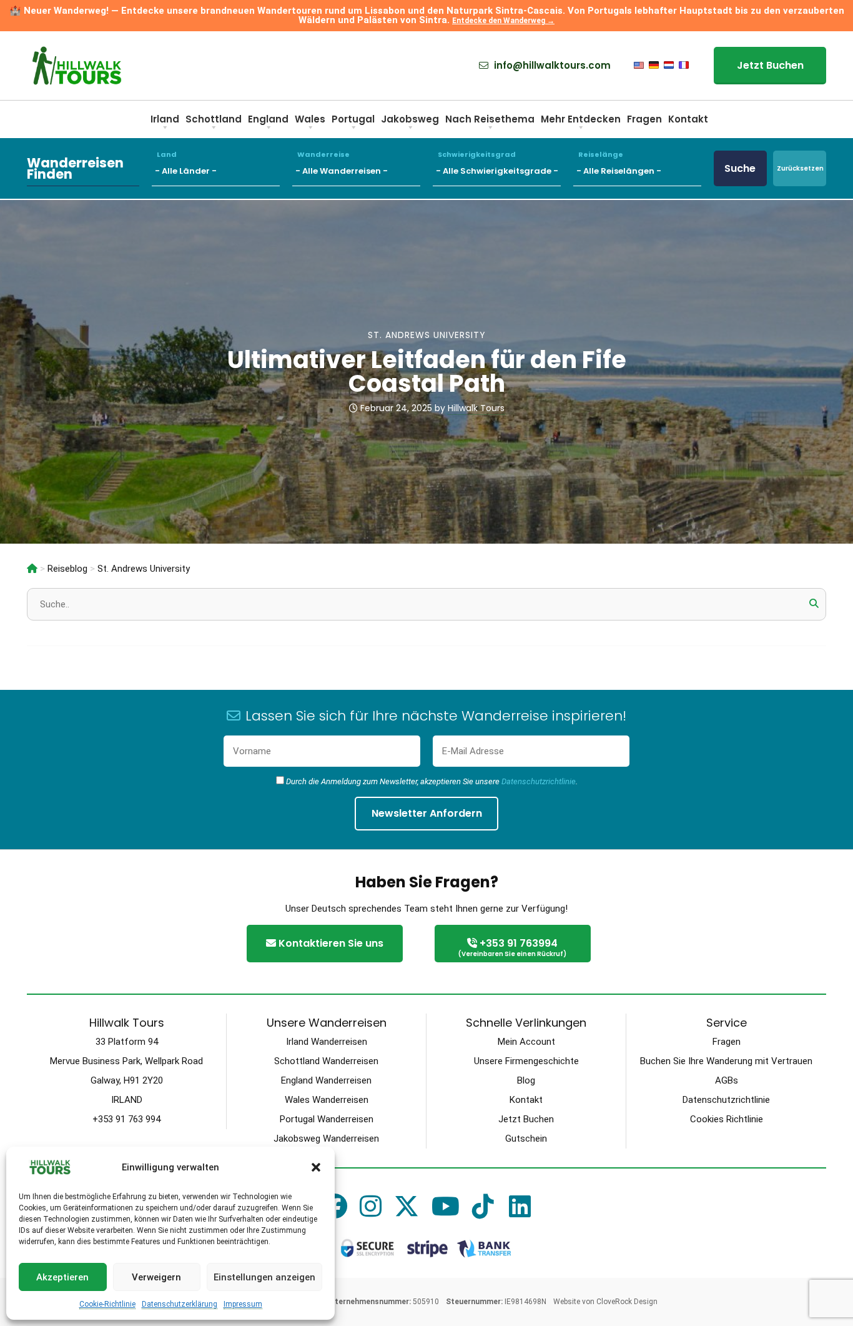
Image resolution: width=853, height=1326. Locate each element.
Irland (164, 119)
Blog (526, 1080)
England (268, 119)
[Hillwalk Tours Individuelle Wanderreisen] (32, 568)
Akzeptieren (62, 1277)
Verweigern (156, 1277)
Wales (310, 119)
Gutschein (526, 1138)
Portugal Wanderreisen (326, 1119)
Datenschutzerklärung (179, 1304)
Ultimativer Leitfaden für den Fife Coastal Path (426, 371)
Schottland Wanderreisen (326, 1061)
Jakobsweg (410, 119)
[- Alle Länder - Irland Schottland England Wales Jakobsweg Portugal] (222, 168)
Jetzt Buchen (770, 65)
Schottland (213, 119)
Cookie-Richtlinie (107, 1304)
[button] (316, 1167)
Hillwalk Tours (476, 408)
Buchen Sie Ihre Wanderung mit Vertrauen (726, 1061)
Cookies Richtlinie (726, 1119)
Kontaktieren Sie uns (329, 943)
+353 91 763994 (512, 947)
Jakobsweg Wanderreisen (326, 1138)
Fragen (644, 119)
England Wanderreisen (326, 1080)
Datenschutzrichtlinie (538, 781)
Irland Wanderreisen (326, 1041)
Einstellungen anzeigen (264, 1277)
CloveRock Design (627, 1301)
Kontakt (688, 119)
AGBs (726, 1080)
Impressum (243, 1304)
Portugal (353, 119)
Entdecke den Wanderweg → (503, 20)
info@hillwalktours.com (551, 65)
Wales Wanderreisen (326, 1099)
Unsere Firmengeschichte (526, 1061)
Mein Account (526, 1041)
